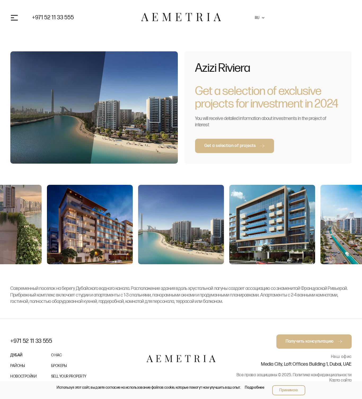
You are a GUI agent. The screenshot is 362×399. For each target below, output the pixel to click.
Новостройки (23, 376)
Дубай (16, 355)
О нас (56, 355)
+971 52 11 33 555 (53, 18)
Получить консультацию (310, 17)
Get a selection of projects (230, 145)
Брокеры (59, 366)
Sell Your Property (69, 376)
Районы (17, 366)
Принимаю (288, 390)
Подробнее (254, 387)
